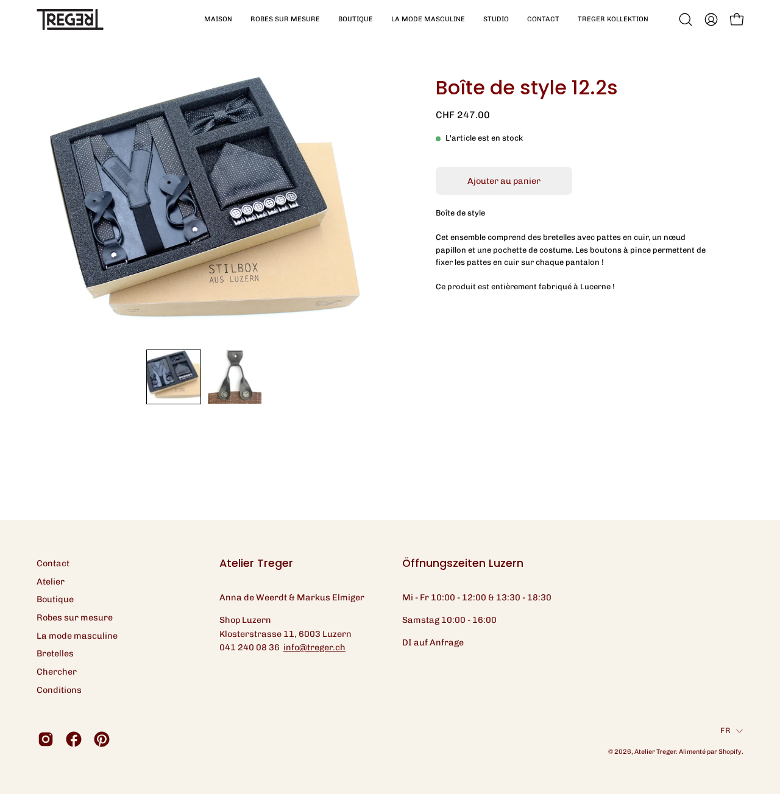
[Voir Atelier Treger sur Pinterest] (102, 739)
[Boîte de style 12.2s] (173, 377)
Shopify (730, 752)
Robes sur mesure (75, 617)
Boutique (55, 599)
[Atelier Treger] (70, 19)
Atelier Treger (655, 752)
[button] (285, 19)
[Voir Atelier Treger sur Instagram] (46, 739)
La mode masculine (77, 635)
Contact (53, 563)
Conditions (59, 689)
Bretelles (55, 653)
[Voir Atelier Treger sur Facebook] (74, 739)
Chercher (57, 671)
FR (725, 730)
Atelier (51, 581)
